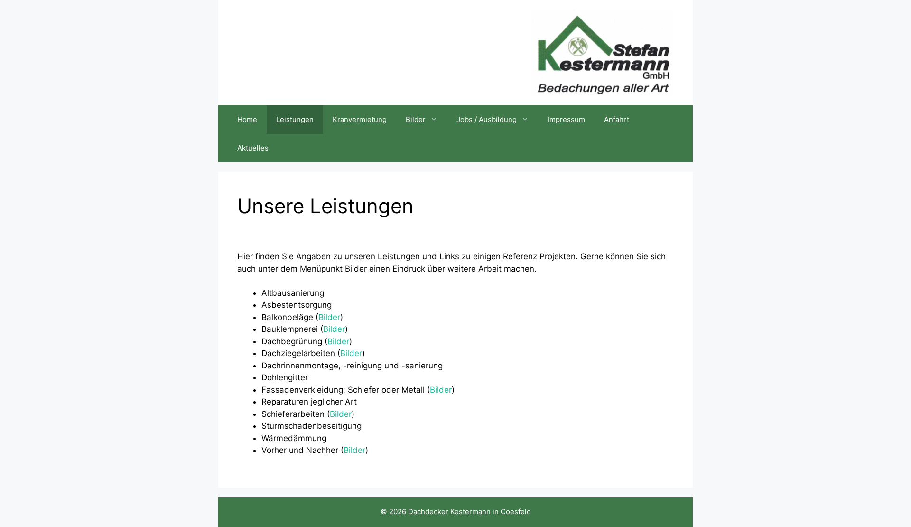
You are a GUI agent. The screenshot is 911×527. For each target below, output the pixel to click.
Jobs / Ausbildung (486, 119)
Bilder (416, 119)
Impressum (566, 119)
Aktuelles (253, 147)
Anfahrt (616, 119)
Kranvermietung (360, 119)
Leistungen (295, 119)
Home (247, 119)
